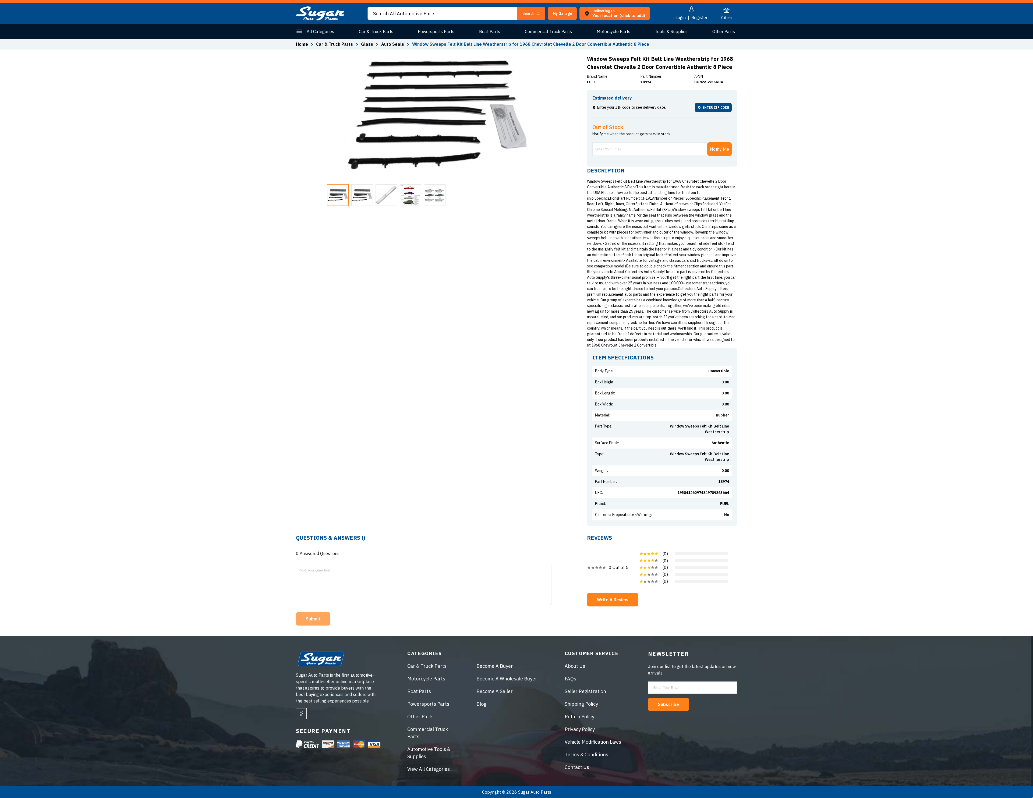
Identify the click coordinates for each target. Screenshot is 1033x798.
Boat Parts (489, 31)
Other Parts (723, 31)
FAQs (570, 679)
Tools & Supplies (671, 31)
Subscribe (668, 704)
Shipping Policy (581, 704)
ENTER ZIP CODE (715, 107)
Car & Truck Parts (376, 31)
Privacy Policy (580, 729)
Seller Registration (585, 691)
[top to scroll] (1017, 782)
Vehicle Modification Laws (593, 742)
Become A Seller (494, 691)
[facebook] (301, 713)
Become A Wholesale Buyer (506, 679)
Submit (313, 619)
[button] (562, 13)
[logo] (320, 19)
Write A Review (612, 599)
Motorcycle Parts (613, 31)
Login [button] (680, 17)
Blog (481, 704)
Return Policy (579, 717)
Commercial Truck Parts (548, 31)
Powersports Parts (436, 31)
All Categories (320, 31)
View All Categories (428, 769)
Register (699, 17)
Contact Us (577, 767)
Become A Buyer (494, 666)
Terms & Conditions (586, 754)
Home (302, 44)
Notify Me (719, 149)
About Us (575, 666)
